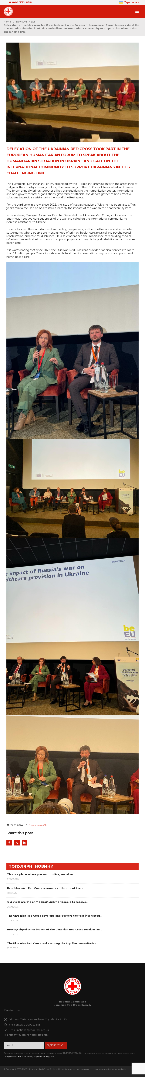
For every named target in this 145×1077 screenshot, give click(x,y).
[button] (138, 11)
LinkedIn (24, 842)
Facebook (9, 842)
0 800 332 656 (20, 2)
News (32, 825)
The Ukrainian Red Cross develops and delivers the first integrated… (54, 915)
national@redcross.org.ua (33, 1030)
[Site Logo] (9, 11)
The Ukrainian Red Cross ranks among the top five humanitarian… (52, 943)
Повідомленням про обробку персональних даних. (29, 1056)
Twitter (17, 842)
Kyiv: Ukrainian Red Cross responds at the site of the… (45, 888)
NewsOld (42, 825)
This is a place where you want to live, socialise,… (41, 874)
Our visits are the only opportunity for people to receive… (47, 901)
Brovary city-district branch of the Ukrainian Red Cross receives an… (54, 929)
